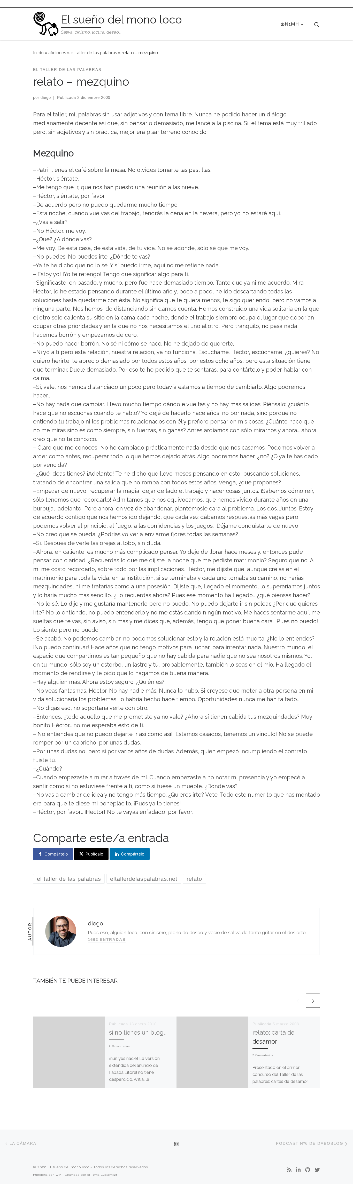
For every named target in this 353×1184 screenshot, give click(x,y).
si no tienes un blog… (137, 1032)
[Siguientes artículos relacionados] (313, 1000)
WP (58, 1175)
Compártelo (56, 854)
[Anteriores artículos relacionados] (298, 1000)
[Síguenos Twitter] (317, 1170)
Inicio (38, 52)
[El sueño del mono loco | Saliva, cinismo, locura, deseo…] (46, 23)
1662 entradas (107, 939)
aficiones (57, 52)
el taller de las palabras (94, 52)
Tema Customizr (104, 1175)
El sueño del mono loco (68, 1167)
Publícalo (94, 854)
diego (46, 97)
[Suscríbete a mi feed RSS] (289, 1170)
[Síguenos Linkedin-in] (298, 1170)
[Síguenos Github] (307, 1170)
